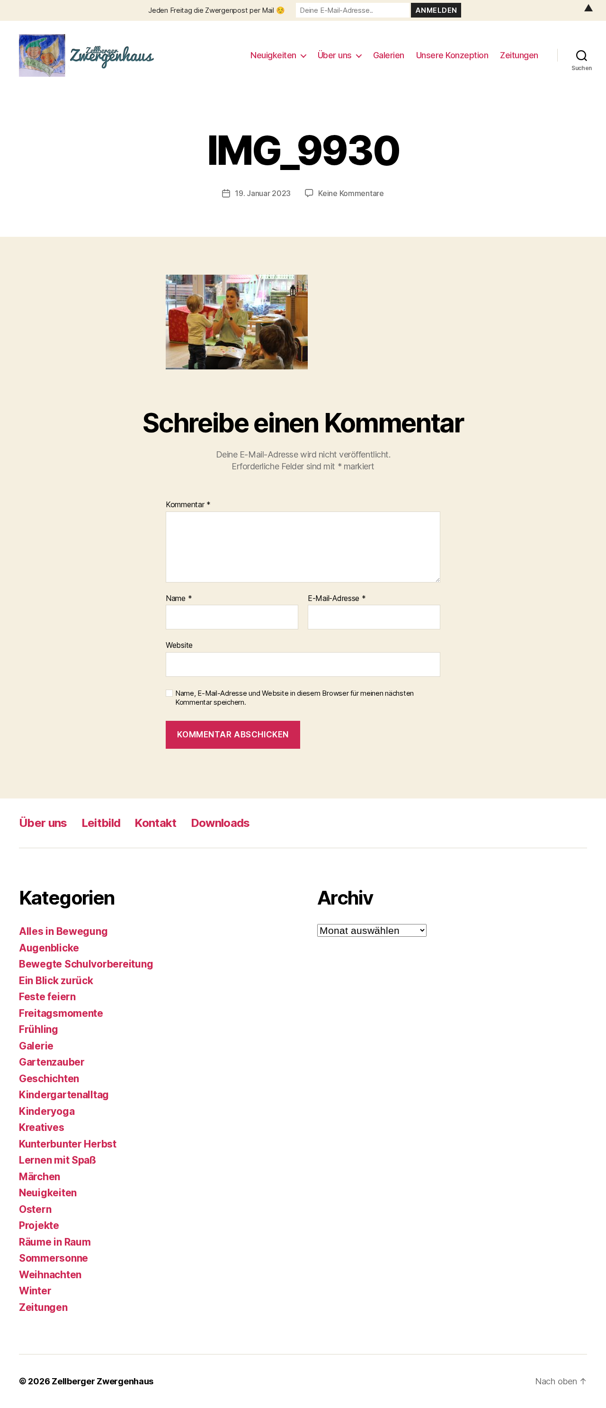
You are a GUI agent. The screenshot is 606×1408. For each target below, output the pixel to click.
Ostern (35, 1209)
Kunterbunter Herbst (67, 1144)
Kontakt (155, 823)
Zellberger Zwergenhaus (102, 1381)
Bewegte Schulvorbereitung (86, 964)
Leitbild (101, 823)
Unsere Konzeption (452, 55)
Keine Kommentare (351, 193)
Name (179, 598)
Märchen (39, 1177)
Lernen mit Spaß (57, 1160)
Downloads (220, 823)
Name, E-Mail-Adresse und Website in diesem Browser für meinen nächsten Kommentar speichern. (294, 698)
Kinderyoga (46, 1111)
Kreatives (41, 1127)
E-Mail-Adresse (337, 598)
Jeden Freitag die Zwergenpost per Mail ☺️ (216, 10)
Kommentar (188, 505)
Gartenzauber (52, 1062)
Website (179, 645)
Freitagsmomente (61, 1013)
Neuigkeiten (273, 55)
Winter (35, 1291)
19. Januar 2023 (263, 193)
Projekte (39, 1225)
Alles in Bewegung (63, 931)
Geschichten (49, 1079)
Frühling (38, 1029)
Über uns (335, 55)
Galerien (388, 55)
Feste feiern (47, 997)
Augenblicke (49, 948)
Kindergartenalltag (64, 1095)
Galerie (36, 1046)
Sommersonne (53, 1258)
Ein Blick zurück (56, 980)
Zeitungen (519, 55)
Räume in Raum (55, 1242)
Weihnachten (50, 1275)
